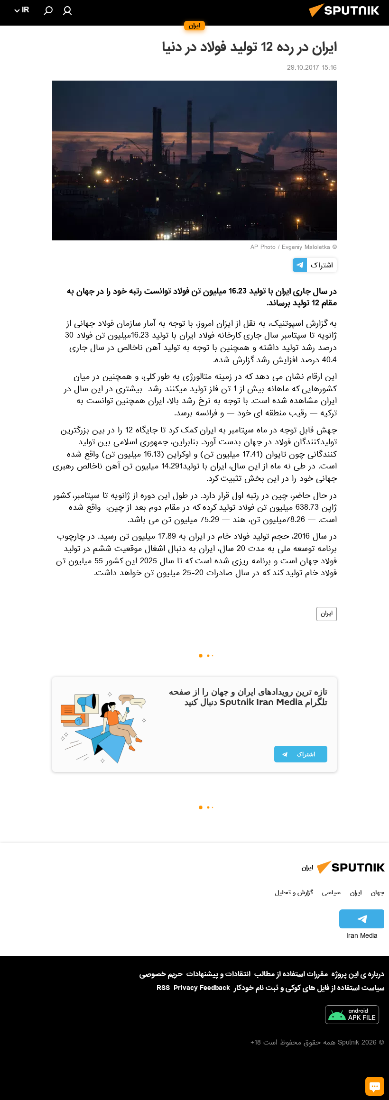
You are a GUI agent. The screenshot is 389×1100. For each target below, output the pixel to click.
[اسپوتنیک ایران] (347, 20)
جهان (377, 892)
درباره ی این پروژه (358, 974)
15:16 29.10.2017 (312, 68)
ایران (327, 614)
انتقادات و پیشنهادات (218, 974)
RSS (163, 988)
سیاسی (331, 892)
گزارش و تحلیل (294, 892)
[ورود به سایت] (67, 10)
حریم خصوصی (161, 974)
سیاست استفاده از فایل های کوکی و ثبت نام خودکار (309, 988)
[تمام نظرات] (374, 1086)
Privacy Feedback (202, 988)
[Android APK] (352, 1016)
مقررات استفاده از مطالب (291, 974)
